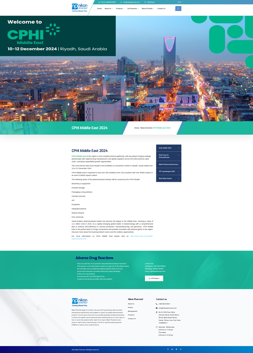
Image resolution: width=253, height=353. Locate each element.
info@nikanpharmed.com (131, 2)
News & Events (147, 8)
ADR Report (151, 2)
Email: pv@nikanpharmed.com (155, 271)
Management (132, 311)
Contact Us (132, 319)
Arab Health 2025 (165, 148)
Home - (137, 128)
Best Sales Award (165, 178)
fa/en (179, 2)
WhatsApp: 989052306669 (154, 269)
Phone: (103, 2)
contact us (161, 8)
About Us (108, 8)
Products (119, 8)
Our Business (132, 8)
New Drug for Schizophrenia (164, 156)
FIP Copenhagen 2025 (167, 171)
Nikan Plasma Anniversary (168, 164)
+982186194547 (111, 2)
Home (99, 8)
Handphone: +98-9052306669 (155, 266)
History (130, 307)
